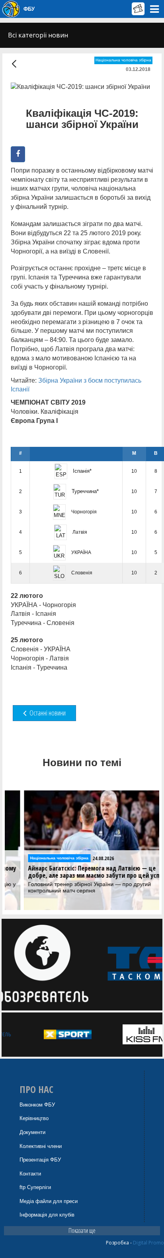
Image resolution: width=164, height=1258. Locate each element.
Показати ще (82, 1230)
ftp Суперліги (35, 1187)
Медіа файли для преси (49, 1201)
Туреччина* (84, 491)
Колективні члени (41, 1146)
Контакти (30, 1174)
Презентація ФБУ (40, 1160)
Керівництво (34, 1118)
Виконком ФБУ (37, 1105)
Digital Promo (148, 1242)
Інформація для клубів (47, 1215)
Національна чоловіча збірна (123, 60)
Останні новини (47, 712)
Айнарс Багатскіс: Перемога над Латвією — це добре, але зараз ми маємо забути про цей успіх (78, 872)
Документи (32, 1132)
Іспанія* (81, 471)
